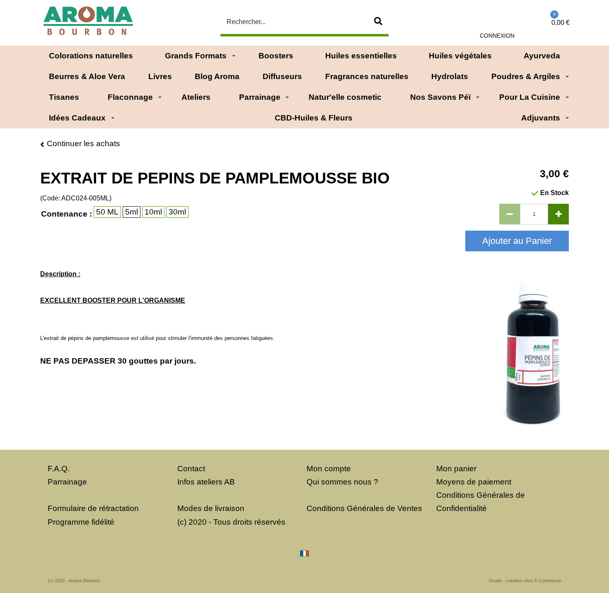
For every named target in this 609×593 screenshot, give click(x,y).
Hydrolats (449, 76)
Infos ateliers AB (206, 481)
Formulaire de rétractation (93, 508)
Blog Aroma (217, 76)
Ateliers (195, 97)
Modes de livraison (210, 508)
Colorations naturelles (91, 55)
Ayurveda (542, 55)
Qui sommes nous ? (342, 481)
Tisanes (64, 97)
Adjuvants (540, 117)
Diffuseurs (282, 76)
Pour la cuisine (529, 97)
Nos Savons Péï (440, 97)
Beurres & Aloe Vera (87, 76)
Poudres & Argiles (525, 76)
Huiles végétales (460, 55)
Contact (191, 468)
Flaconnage (130, 97)
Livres (160, 76)
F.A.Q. (59, 468)
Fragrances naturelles (366, 76)
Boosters (276, 55)
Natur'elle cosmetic (345, 97)
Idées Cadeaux (77, 117)
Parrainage (259, 97)
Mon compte (329, 468)
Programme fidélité (81, 522)
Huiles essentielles (361, 55)
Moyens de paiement (473, 481)
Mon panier (456, 468)
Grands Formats (196, 55)
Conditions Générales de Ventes (364, 508)
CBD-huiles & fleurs (314, 117)
